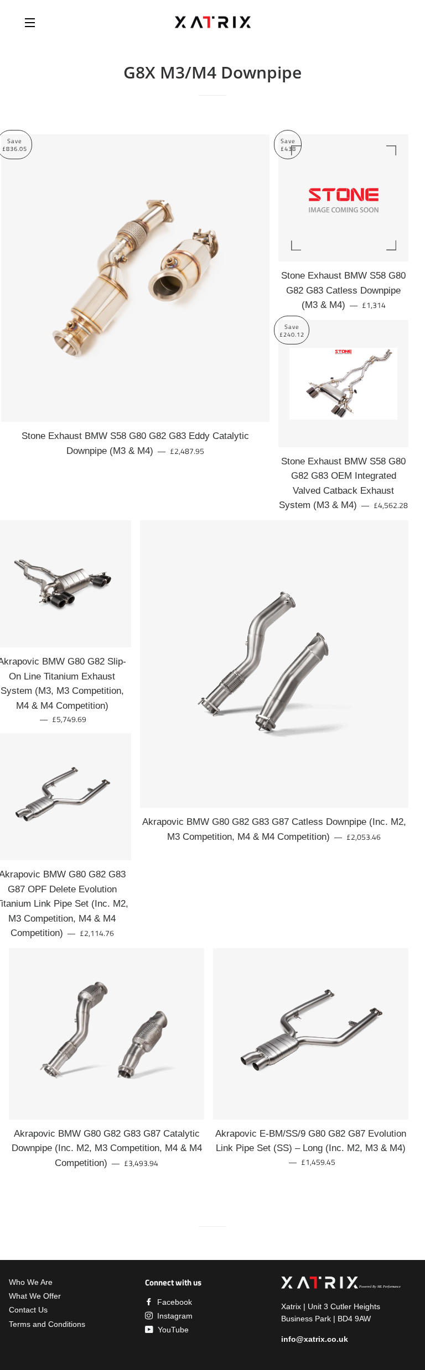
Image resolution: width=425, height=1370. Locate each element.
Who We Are (31, 1282)
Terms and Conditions (47, 1324)
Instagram (174, 1315)
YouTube (172, 1329)
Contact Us (28, 1309)
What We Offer (35, 1295)
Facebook (173, 1302)
